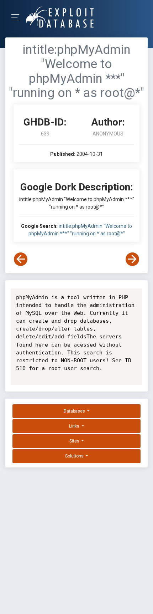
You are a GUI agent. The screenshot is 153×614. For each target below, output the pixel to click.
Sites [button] (74, 441)
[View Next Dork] (132, 259)
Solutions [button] (75, 456)
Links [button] (74, 426)
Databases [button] (75, 411)
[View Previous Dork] (20, 259)
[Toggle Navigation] (17, 17)
